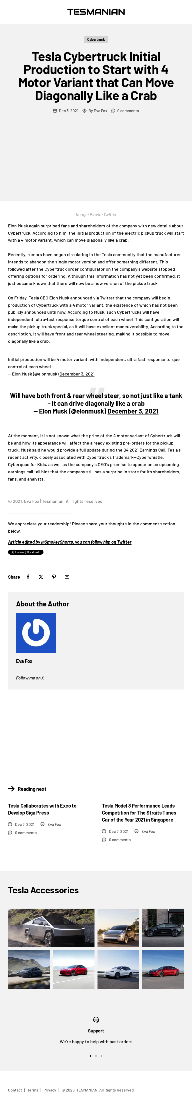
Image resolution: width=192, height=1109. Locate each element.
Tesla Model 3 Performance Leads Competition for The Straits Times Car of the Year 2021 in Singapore (139, 813)
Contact (15, 1089)
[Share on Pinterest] (54, 577)
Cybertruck (96, 39)
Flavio (96, 214)
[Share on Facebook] (28, 577)
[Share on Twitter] (41, 577)
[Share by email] (67, 577)
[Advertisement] (96, 163)
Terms (32, 1089)
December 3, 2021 (77, 374)
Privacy (50, 1089)
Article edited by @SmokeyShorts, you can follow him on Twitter (70, 542)
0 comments (128, 110)
